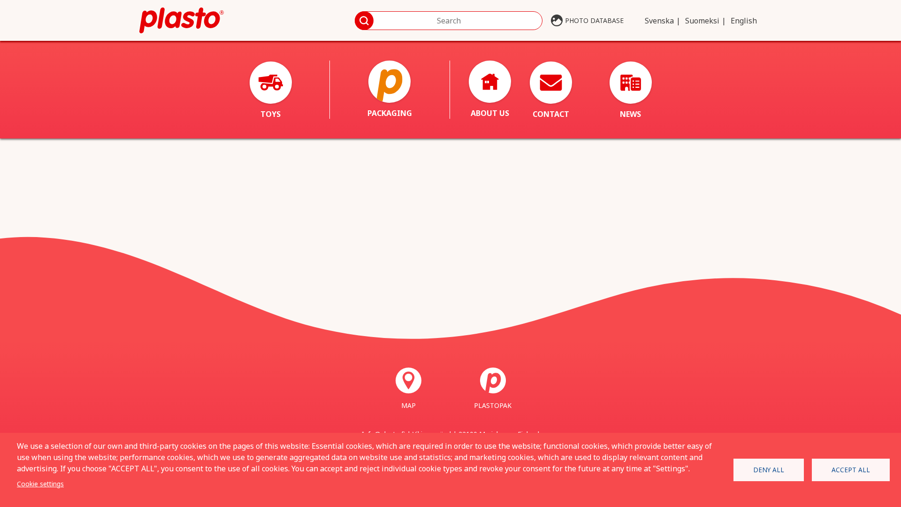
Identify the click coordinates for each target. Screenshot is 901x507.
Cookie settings (40, 483)
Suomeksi (702, 20)
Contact (551, 114)
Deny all (768, 469)
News (630, 114)
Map (408, 405)
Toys (270, 114)
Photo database (594, 20)
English (744, 20)
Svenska (659, 20)
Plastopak (493, 405)
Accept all (851, 469)
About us (490, 113)
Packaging (389, 113)
